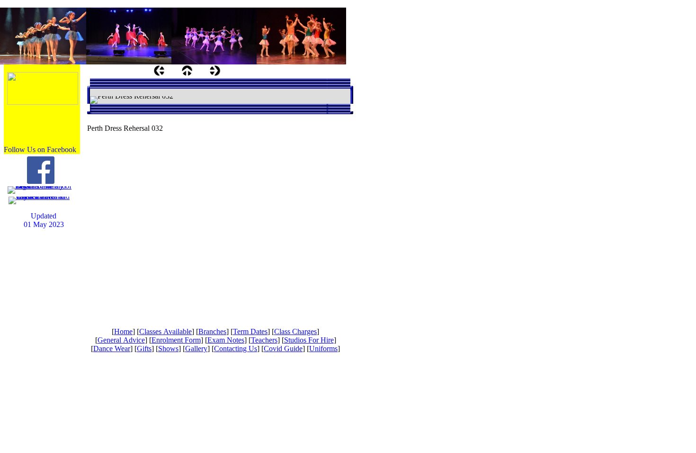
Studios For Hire (309, 340)
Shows (168, 348)
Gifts (144, 348)
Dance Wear (111, 348)
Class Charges (295, 331)
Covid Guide (283, 348)
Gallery (196, 348)
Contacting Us (235, 348)
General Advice (121, 340)
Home (123, 331)
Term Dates (250, 331)
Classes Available (165, 331)
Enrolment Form (176, 340)
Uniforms (323, 348)
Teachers (264, 340)
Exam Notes (225, 340)
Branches (212, 331)
